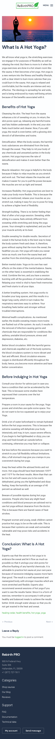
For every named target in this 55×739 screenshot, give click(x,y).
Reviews (6, 697)
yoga (43, 612)
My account (11, 730)
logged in (19, 637)
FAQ (4, 711)
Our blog (6, 692)
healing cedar (8, 612)
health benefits (23, 612)
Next (48, 621)
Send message (33, 730)
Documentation (9, 717)
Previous (8, 621)
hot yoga (35, 612)
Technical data (9, 722)
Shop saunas (8, 687)
